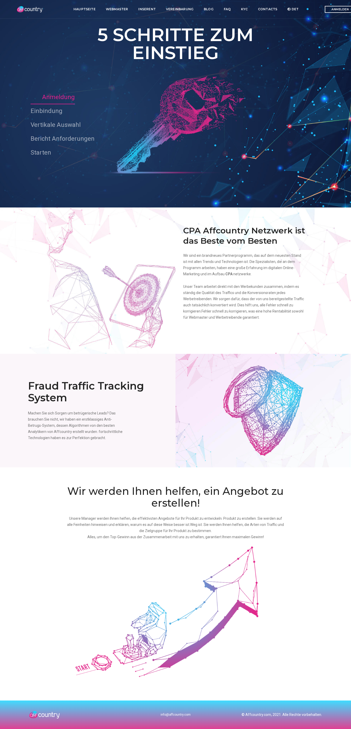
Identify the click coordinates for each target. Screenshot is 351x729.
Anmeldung (58, 97)
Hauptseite (84, 9)
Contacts (267, 9)
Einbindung (46, 111)
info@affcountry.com (176, 714)
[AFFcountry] (30, 9)
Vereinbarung (179, 9)
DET (295, 9)
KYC (244, 9)
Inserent (146, 9)
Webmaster (117, 9)
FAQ (227, 9)
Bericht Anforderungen (63, 138)
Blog (209, 9)
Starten (41, 152)
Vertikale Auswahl (56, 124)
